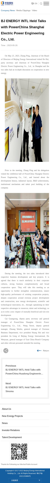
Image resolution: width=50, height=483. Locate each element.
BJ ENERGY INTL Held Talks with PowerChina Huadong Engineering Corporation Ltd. (24, 374)
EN (36, 3)
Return (46, 351)
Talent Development (12, 437)
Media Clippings (23, 10)
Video (34, 10)
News (5, 423)
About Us (6, 409)
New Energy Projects (12, 416)
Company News (8, 10)
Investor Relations (11, 430)
